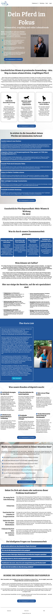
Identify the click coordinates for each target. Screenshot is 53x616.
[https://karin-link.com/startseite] (5, 3)
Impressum (9, 610)
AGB (44, 610)
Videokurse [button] (34, 3)
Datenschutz (26, 610)
